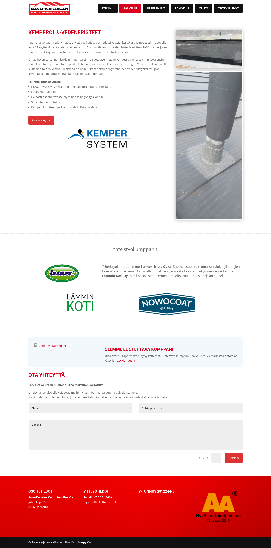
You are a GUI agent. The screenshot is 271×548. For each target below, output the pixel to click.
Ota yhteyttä (41, 120)
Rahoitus (182, 8)
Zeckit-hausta (126, 360)
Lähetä (234, 458)
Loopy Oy (84, 542)
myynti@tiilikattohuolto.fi (100, 502)
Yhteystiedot (228, 8)
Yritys (204, 8)
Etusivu (108, 8)
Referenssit (156, 8)
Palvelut (130, 8)
